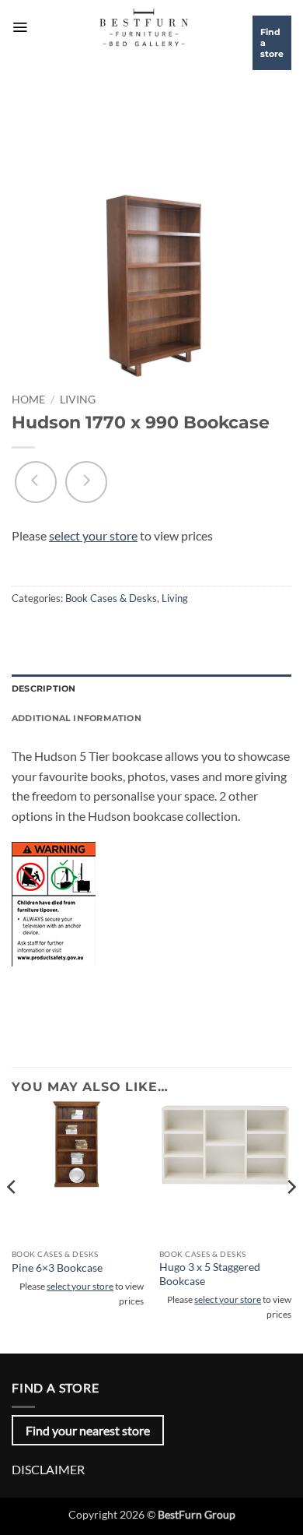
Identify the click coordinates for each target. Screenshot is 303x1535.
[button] (20, 27)
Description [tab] (43, 688)
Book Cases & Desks (111, 598)
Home (28, 399)
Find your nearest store (88, 1430)
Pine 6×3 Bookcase (57, 1268)
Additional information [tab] (76, 718)
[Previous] (12, 1217)
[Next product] (36, 482)
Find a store (272, 42)
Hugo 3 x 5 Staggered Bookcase (209, 1274)
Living (78, 399)
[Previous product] (86, 482)
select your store (93, 535)
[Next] (290, 1217)
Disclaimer (48, 1469)
